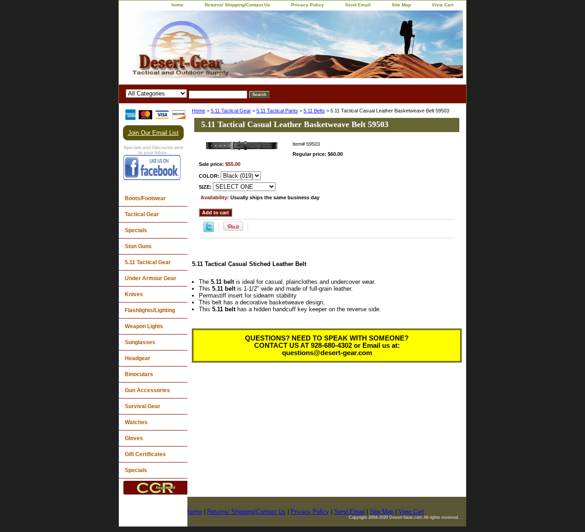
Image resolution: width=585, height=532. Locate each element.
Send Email (358, 4)
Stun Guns (138, 246)
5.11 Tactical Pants (277, 110)
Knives (134, 294)
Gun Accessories (147, 390)
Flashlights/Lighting (150, 310)
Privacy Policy (307, 4)
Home (198, 110)
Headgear (137, 358)
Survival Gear (142, 406)
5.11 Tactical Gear (231, 110)
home (177, 4)
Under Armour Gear (150, 278)
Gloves (134, 438)
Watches (136, 422)
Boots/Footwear (145, 198)
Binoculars (139, 374)
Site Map (401, 4)
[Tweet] (208, 230)
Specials (136, 230)
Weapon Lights (144, 326)
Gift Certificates (145, 454)
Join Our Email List (153, 132)
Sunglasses (140, 342)
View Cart (442, 4)
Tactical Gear (142, 214)
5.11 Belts (314, 110)
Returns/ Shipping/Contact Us (237, 4)
